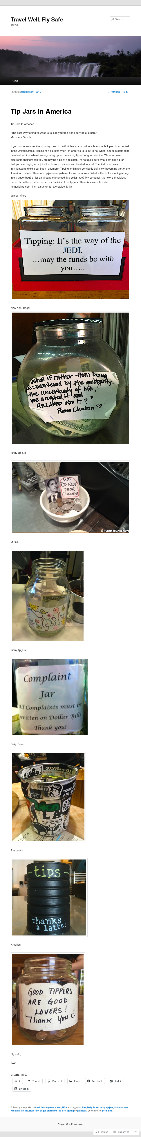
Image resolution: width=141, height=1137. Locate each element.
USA (64, 1107)
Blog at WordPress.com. (70, 1124)
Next (126, 91)
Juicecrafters (121, 1107)
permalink (107, 1110)
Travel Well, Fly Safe (37, 19)
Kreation (15, 1110)
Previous (114, 91)
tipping (70, 1110)
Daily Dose (93, 1107)
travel (58, 1107)
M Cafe (24, 1110)
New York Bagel (37, 1110)
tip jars (62, 1110)
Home (15, 80)
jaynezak (82, 1110)
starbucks (52, 1110)
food (37, 1107)
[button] (48, 596)
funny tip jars (106, 1107)
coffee (82, 1107)
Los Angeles (47, 1107)
